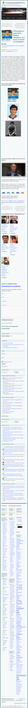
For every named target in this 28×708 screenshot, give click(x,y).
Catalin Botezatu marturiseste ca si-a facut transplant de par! (14, 248)
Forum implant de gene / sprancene (10, 347)
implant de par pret (18, 615)
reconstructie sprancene (19, 665)
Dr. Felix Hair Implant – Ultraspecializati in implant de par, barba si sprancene (14, 447)
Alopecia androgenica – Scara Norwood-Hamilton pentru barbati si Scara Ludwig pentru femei (13, 499)
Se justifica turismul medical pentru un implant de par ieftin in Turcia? (12, 551)
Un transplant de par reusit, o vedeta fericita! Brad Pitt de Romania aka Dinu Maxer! (14, 470)
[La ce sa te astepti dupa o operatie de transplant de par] (3, 479)
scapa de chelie (19, 667)
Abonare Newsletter (5, 323)
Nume (2, 293)
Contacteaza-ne (21, 18)
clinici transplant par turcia (19, 587)
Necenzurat (12, 664)
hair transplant (18, 605)
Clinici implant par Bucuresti (10, 456)
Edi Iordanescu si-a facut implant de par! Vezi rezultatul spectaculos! (13, 491)
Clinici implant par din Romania (15, 378)
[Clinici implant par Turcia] (3, 462)
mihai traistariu (19, 656)
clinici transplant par (19, 581)
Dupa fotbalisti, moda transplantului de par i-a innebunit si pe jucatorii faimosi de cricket (20, 25)
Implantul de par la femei (8, 440)
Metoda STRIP (11, 661)
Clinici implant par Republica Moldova (15, 493)
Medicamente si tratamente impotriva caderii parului (5, 598)
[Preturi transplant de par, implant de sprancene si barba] (3, 459)
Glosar (13, 18)
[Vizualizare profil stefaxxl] (3, 378)
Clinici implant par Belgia (18, 562)
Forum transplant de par (8, 343)
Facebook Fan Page (20, 520)
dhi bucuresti (18, 591)
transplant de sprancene (19, 687)
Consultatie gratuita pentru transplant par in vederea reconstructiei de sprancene (12, 474)
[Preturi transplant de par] (3, 454)
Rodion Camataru (13, 202)
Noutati (11, 665)
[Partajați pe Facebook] (3, 192)
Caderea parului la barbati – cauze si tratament (12, 399)
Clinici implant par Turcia (9, 462)
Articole (21, 15)
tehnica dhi (18, 672)
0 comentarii (21, 45)
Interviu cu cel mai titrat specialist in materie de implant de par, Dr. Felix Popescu (5, 271)
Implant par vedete (12, 655)
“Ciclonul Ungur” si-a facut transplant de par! (5, 247)
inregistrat (9, 51)
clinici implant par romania (18, 576)
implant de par (21, 200)
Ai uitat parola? (4, 366)
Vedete (10, 200)
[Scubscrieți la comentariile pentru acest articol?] (22, 192)
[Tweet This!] (8, 192)
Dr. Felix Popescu (19, 603)
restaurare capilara (5, 202)
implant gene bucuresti (19, 629)
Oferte (11, 667)
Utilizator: (3, 353)
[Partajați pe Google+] (13, 192)
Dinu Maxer (18, 594)
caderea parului (18, 557)
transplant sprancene (18, 690)
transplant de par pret (19, 682)
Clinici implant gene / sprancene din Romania (12, 408)
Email (2, 297)
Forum (3, 15)
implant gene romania (19, 631)
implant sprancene (19, 646)
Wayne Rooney (18, 693)
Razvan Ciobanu (18, 659)
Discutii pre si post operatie (8, 411)
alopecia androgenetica (19, 539)
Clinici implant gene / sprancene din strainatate (12, 405)
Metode (8, 18)
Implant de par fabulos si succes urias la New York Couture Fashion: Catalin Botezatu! (13, 465)
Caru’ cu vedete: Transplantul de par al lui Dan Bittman (14, 228)
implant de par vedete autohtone (19, 619)
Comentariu (3, 305)
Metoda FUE (11, 658)
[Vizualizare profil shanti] (3, 381)
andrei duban (17, 545)
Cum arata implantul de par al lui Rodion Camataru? (4, 228)
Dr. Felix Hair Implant (19, 597)
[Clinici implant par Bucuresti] (3, 456)
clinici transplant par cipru (19, 584)
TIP (16, 45)
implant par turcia (19, 640)
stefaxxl (6, 378)
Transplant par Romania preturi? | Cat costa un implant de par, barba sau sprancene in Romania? (13, 450)
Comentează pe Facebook (10, 286)
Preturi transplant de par (9, 454)
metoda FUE (18, 653)
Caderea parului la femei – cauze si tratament (12, 402)
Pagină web (3, 301)
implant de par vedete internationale (20, 624)
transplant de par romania (19, 684)
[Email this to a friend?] (17, 192)
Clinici (3, 18)
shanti (5, 381)
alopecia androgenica (19, 542)
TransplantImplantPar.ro (7, 699)
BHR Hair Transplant (18, 554)
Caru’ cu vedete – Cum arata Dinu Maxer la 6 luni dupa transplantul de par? (6, 25)
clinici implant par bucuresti (19, 567)
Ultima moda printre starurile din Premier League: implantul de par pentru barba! (13, 438)
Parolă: (2, 357)
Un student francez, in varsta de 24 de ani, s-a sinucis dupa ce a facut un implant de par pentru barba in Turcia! (13, 429)
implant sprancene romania (18, 650)
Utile (11, 668)
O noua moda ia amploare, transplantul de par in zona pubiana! (12, 627)
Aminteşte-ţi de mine (7, 361)
